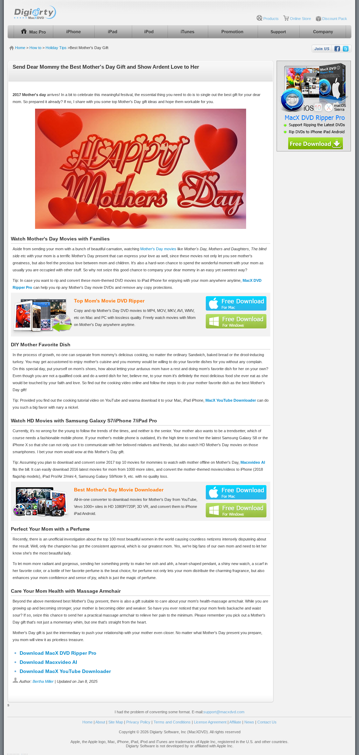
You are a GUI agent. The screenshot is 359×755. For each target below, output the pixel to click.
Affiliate (235, 722)
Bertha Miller (43, 681)
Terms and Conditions (172, 722)
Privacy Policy (138, 722)
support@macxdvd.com (223, 712)
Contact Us (267, 722)
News (249, 722)
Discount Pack (334, 18)
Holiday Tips (56, 48)
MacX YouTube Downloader (230, 400)
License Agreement (210, 722)
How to (35, 48)
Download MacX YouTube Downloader (65, 671)
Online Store (300, 18)
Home (20, 48)
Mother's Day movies (158, 249)
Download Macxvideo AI (48, 662)
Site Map (115, 722)
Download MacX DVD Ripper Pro (58, 653)
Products (271, 18)
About (100, 722)
